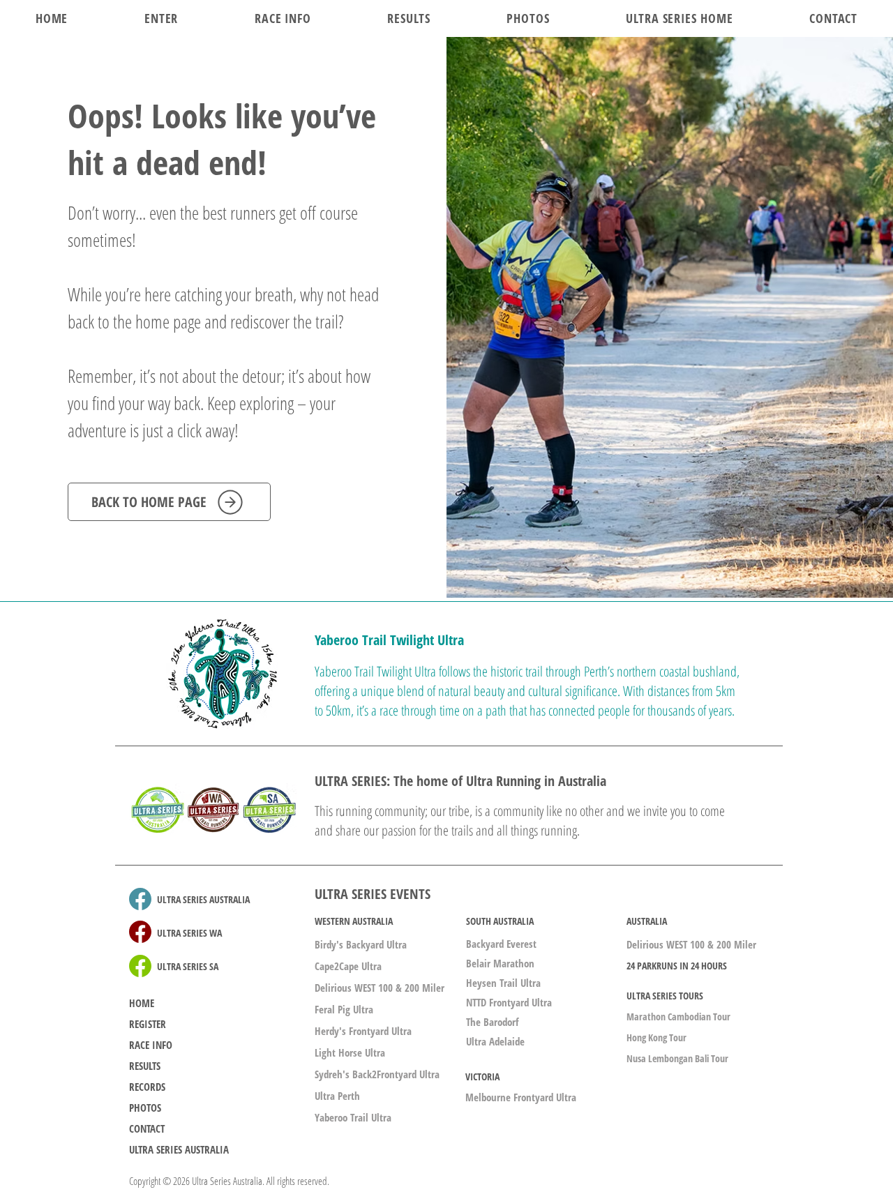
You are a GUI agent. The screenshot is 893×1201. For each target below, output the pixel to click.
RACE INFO (150, 1045)
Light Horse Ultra (350, 1052)
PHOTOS (145, 1108)
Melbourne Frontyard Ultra (520, 1097)
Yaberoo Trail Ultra (353, 1117)
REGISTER (147, 1024)
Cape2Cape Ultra (348, 966)
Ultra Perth (337, 1096)
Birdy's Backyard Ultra (361, 944)
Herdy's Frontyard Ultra (363, 1031)
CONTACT (147, 1128)
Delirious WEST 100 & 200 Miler (379, 988)
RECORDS (147, 1087)
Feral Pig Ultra (344, 1009)
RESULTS (144, 1066)
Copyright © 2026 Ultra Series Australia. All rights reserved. (229, 1181)
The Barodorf (492, 1022)
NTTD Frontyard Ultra (509, 1002)
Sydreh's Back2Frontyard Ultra (377, 1074)
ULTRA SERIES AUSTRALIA (179, 1149)
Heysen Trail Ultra (503, 983)
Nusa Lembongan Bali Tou (675, 1058)
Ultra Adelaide (495, 1041)
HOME (141, 1003)
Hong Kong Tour (656, 1037)
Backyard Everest (501, 944)
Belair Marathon (500, 963)
